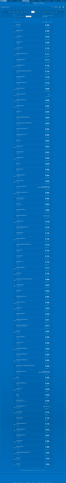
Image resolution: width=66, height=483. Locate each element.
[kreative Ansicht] (59, 7)
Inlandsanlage (18, 27)
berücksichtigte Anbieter (23, 470)
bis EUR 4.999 (15, 16)
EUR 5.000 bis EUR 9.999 (21, 16)
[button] (33, 26)
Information (27, 3)
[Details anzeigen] (51, 26)
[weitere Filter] (60, 9)
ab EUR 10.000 (29, 16)
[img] (47, 33)
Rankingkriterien (29, 470)
